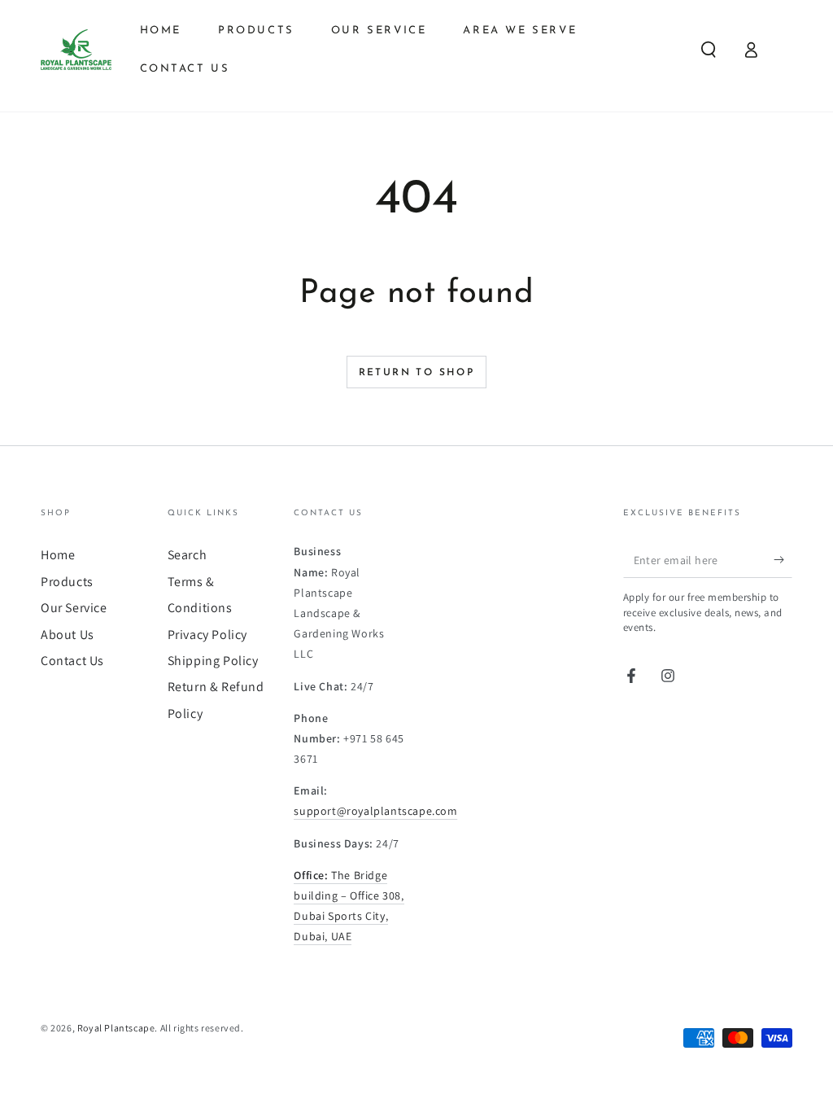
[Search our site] (708, 50)
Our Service (74, 607)
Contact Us (72, 660)
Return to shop (417, 373)
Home (58, 554)
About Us (67, 634)
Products (67, 581)
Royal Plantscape (116, 1028)
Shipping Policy (213, 660)
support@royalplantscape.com (375, 810)
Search (187, 554)
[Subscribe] (783, 559)
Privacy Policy (207, 634)
